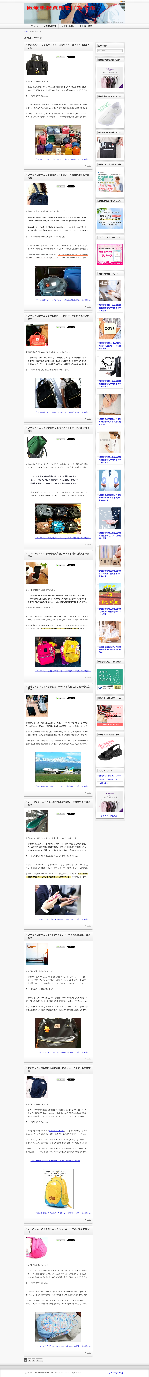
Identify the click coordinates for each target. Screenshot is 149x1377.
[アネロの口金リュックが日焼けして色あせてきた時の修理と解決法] (37, 346)
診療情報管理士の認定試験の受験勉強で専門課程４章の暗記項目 (110, 384)
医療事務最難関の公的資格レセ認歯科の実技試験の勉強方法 (110, 649)
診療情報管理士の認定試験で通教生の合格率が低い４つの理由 (110, 611)
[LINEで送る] (60, 57)
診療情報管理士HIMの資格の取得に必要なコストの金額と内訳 (110, 345)
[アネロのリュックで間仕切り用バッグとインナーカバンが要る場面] (37, 458)
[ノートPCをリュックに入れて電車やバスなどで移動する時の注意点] (37, 832)
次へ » (39, 1360)
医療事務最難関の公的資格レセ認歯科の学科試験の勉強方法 (110, 421)
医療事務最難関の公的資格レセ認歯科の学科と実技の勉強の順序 (110, 497)
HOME (26, 31)
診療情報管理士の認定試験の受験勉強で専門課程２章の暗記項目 (110, 308)
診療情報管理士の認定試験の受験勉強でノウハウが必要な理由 (110, 535)
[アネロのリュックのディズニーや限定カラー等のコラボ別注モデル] (37, 75)
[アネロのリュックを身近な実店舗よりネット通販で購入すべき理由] (37, 584)
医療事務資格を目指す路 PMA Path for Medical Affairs (52, 1373)
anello (89, 166)
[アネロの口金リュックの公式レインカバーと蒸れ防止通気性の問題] (37, 205)
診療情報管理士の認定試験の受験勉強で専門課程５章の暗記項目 (110, 459)
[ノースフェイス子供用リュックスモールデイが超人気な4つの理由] (37, 1259)
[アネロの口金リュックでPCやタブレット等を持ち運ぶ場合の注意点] (37, 965)
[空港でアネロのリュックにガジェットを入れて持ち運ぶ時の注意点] (37, 717)
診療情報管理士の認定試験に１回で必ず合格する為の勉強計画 (110, 573)
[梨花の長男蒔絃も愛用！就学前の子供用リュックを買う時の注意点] (37, 1098)
